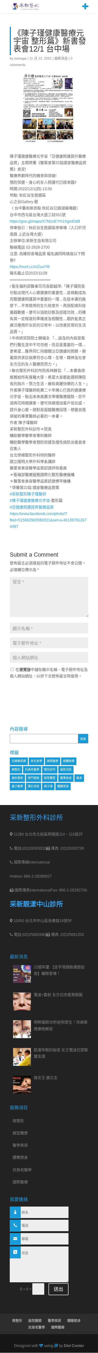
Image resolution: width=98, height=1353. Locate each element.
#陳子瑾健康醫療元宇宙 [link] (30, 501)
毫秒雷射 (17, 778)
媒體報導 (68, 761)
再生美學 (36, 761)
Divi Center (74, 1346)
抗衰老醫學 (32, 769)
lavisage (20, 58)
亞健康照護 (19, 761)
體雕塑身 (63, 786)
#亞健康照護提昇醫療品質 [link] (32, 507)
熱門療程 (33, 778)
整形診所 (49, 769)
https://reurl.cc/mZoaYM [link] (29, 267)
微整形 (16, 769)
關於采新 (33, 786)
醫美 (79, 778)
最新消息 (61, 58)
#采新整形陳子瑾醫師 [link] (28, 494)
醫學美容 (66, 778)
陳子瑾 (48, 786)
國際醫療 (52, 761)
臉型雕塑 (49, 778)
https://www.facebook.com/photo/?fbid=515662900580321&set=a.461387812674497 (48, 520)
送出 (58, 1289)
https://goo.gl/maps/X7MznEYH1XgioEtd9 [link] (45, 221)
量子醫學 (17, 786)
